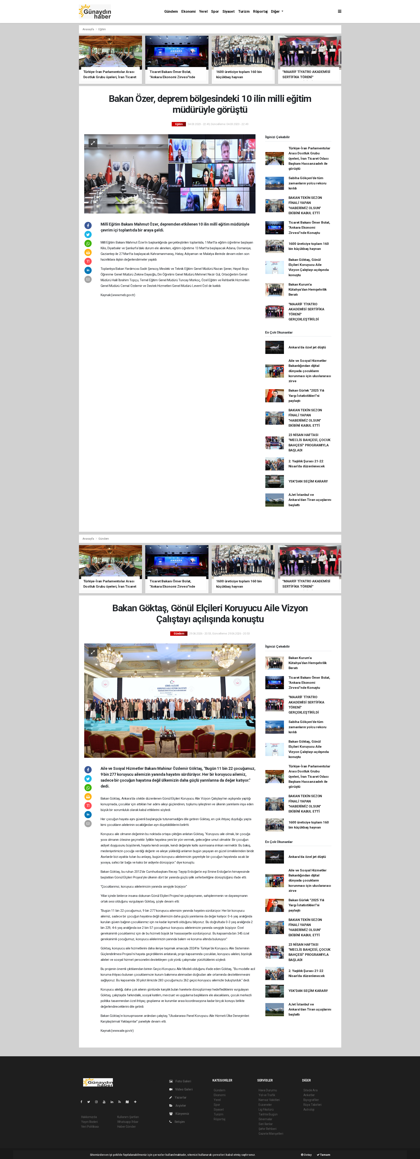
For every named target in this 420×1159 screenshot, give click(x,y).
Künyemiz (182, 1113)
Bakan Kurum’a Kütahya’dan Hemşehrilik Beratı (308, 290)
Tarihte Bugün (268, 1114)
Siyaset (228, 11)
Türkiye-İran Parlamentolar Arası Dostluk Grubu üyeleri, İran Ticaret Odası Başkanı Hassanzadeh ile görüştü (309, 158)
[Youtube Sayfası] (106, 1102)
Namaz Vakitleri (269, 1100)
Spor (215, 11)
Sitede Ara (310, 1090)
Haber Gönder (126, 1126)
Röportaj (260, 11)
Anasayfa (88, 29)
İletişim (179, 1122)
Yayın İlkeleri (89, 1122)
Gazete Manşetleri (271, 1133)
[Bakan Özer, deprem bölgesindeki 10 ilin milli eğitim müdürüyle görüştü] (170, 173)
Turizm (244, 11)
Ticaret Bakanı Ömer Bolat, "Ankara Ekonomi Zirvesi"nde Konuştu (309, 228)
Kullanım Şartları (128, 1117)
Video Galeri (183, 1089)
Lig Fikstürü (266, 1109)
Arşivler (180, 1105)
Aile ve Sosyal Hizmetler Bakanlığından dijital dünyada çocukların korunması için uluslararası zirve (310, 371)
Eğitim (102, 29)
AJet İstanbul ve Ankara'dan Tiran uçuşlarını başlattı (310, 500)
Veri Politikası (90, 1126)
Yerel (203, 11)
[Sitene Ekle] (137, 1102)
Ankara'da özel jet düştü (307, 347)
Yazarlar (180, 1097)
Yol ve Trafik (267, 1095)
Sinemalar (265, 1119)
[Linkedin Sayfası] (114, 1102)
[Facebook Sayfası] (83, 1102)
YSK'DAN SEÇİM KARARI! (308, 481)
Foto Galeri (183, 1081)
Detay (307, 1154)
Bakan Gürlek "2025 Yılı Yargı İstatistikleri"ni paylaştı (306, 396)
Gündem (171, 11)
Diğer (276, 11)
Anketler (309, 1095)
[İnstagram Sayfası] (98, 1102)
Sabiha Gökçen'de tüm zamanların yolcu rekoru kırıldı (308, 183)
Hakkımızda (89, 1117)
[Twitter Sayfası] (90, 1102)
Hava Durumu (268, 1090)
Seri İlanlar (266, 1124)
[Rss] (121, 1102)
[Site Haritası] (129, 1102)
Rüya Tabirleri (312, 1104)
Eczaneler (265, 1104)
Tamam (325, 1154)
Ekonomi (188, 11)
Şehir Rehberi (267, 1129)
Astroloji (308, 1109)
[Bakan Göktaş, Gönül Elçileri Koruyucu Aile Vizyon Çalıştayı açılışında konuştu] (170, 700)
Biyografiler (311, 1100)
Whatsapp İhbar (127, 1122)
